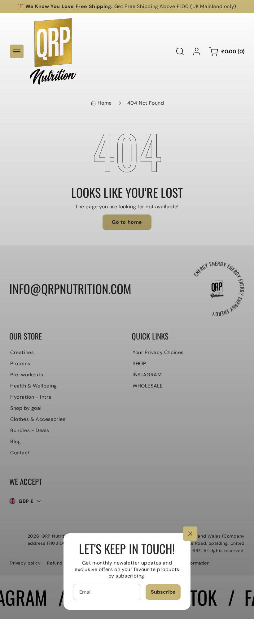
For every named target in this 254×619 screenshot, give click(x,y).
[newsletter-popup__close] (190, 533)
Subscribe (163, 592)
